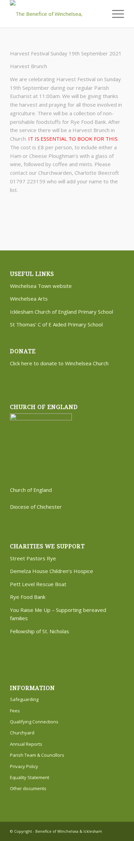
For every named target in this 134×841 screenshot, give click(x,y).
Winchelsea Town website (41, 285)
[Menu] (114, 14)
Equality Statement (29, 777)
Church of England (31, 489)
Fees (15, 711)
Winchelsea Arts (29, 298)
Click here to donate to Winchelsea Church (59, 363)
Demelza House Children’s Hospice (51, 571)
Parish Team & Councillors (37, 755)
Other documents (28, 788)
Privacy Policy (24, 766)
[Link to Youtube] (119, 831)
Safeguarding (24, 699)
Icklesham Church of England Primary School (61, 311)
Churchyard (22, 733)
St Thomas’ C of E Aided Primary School (56, 324)
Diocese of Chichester (36, 506)
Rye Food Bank (27, 596)
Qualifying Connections (34, 722)
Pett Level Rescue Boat (38, 584)
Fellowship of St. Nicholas (39, 631)
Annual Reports (26, 744)
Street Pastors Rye (33, 558)
